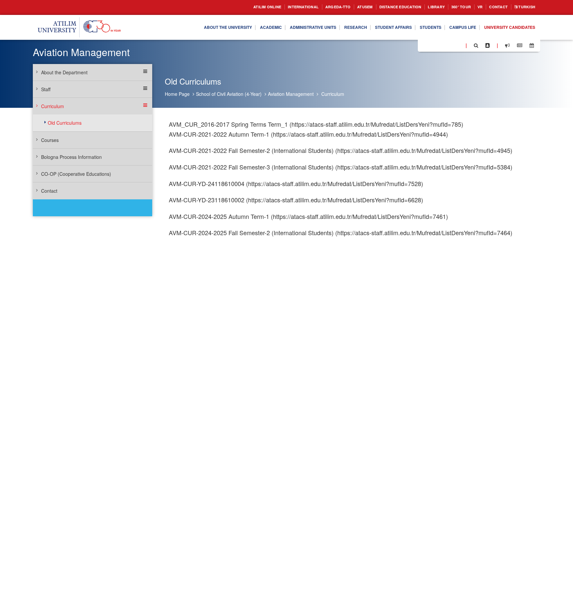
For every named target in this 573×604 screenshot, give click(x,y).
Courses (50, 140)
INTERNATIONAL (274, 7)
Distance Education (383, 7)
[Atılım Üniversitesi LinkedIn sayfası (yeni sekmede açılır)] (440, 45)
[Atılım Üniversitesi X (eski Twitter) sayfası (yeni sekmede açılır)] (433, 45)
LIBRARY (424, 7)
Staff (45, 89)
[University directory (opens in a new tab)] (487, 45)
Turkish (524, 7)
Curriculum (332, 94)
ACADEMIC (236, 27)
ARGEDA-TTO (312, 7)
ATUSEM (343, 7)
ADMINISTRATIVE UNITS (284, 27)
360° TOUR (452, 7)
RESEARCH (332, 27)
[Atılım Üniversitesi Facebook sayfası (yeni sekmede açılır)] (424, 45)
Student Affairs (374, 27)
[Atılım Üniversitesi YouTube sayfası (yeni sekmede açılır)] (458, 45)
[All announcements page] (507, 45)
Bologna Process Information (71, 157)
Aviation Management (291, 94)
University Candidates (506, 27)
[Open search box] (476, 45)
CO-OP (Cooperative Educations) (76, 173)
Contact (493, 7)
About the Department (64, 72)
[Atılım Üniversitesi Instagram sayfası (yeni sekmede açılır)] (449, 45)
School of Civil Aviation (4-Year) (229, 94)
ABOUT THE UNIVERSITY (188, 27)
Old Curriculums (65, 122)
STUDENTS (416, 27)
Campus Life (453, 27)
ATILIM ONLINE (233, 7)
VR (473, 7)
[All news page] (519, 45)
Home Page (177, 94)
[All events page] (532, 45)
